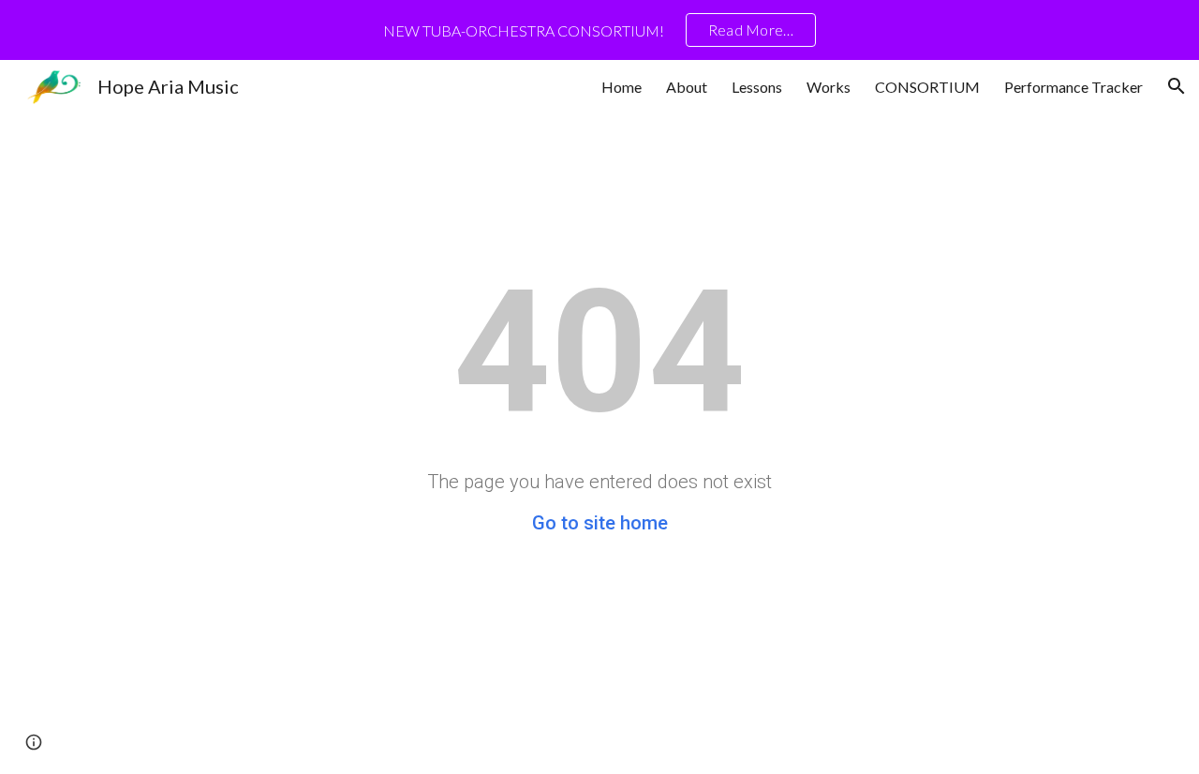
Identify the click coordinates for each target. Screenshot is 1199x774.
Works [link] (829, 87)
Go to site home (600, 523)
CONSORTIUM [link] (927, 87)
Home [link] (621, 87)
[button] (1176, 86)
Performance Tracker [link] (1073, 87)
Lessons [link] (757, 87)
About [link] (686, 87)
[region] (599, 30)
